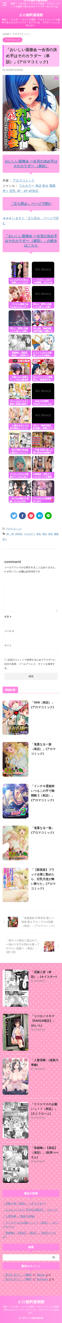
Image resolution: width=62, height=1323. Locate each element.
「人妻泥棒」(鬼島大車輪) (19, 1216)
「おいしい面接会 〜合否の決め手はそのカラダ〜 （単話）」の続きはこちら (31, 240)
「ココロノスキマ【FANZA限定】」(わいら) (43, 1020)
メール (9, 630)
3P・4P (22, 191)
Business (42, 1279)
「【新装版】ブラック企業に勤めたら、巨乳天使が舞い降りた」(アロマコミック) (43, 879)
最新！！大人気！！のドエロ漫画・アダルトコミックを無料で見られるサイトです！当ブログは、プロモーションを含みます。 (31, 1309)
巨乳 (13, 191)
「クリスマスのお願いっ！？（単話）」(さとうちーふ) (44, 1108)
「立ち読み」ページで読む (31, 204)
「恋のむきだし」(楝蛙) (17, 1275)
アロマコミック (23, 180)
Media (41, 1275)
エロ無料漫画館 (31, 15)
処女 (45, 185)
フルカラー (26, 185)
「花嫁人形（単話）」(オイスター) (24, 1203)
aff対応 (33, 191)
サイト (8, 645)
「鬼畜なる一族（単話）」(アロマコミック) (43, 748)
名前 (7, 616)
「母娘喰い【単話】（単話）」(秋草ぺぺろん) (45, 1152)
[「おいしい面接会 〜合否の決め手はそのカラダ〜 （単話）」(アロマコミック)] (39, 515)
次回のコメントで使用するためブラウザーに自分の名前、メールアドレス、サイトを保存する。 (30, 663)
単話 (38, 185)
